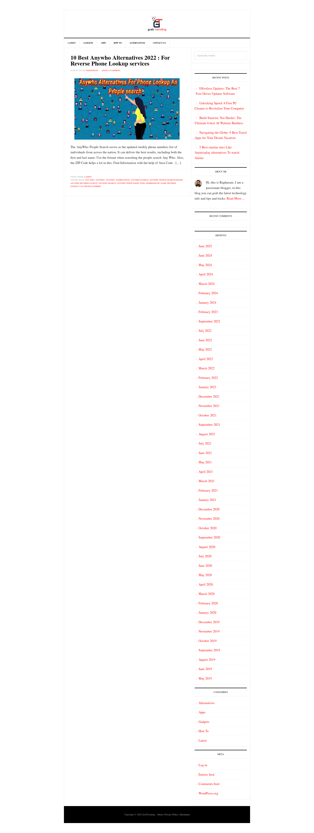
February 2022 (208, 377)
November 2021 (209, 406)
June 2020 (205, 565)
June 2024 (205, 255)
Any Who (90, 179)
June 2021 (205, 453)
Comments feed (209, 784)
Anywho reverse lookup (83, 183)
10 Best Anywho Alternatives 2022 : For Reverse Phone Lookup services (120, 60)
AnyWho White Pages (128, 183)
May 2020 (205, 575)
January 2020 (207, 612)
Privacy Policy (171, 814)
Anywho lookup (139, 179)
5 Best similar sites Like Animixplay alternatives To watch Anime (217, 152)
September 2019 (209, 650)
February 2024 (208, 293)
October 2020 (208, 528)
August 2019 (207, 659)
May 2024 (205, 265)
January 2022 (207, 387)
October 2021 (208, 415)
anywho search (107, 183)
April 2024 (206, 274)
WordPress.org (208, 793)
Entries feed (206, 774)
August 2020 (207, 547)
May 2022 (205, 349)
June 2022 (205, 340)
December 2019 (209, 622)
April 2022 (206, 359)
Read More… (236, 198)
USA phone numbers (90, 186)
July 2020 (205, 556)
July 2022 (205, 330)
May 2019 (205, 678)
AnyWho (100, 179)
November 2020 (209, 518)
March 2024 (207, 283)
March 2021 (207, 481)
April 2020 (206, 584)
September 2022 (209, 321)
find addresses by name (153, 183)
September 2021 (209, 424)
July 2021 (205, 443)
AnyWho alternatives (118, 179)
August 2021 (207, 434)
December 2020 (209, 509)
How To (204, 731)
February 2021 (208, 490)
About (160, 814)
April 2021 (206, 471)
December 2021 (209, 396)
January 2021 (207, 499)
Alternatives (207, 703)
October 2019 (208, 641)
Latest (87, 176)
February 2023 (208, 312)
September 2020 (209, 537)
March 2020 (207, 593)
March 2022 (207, 368)
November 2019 (209, 631)
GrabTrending (157, 24)
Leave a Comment (111, 70)
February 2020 (208, 603)
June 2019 (205, 669)
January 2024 (207, 302)
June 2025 (205, 246)
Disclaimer (185, 814)
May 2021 (205, 462)
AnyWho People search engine (166, 179)
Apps (202, 712)
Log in (203, 765)
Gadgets (204, 721)
